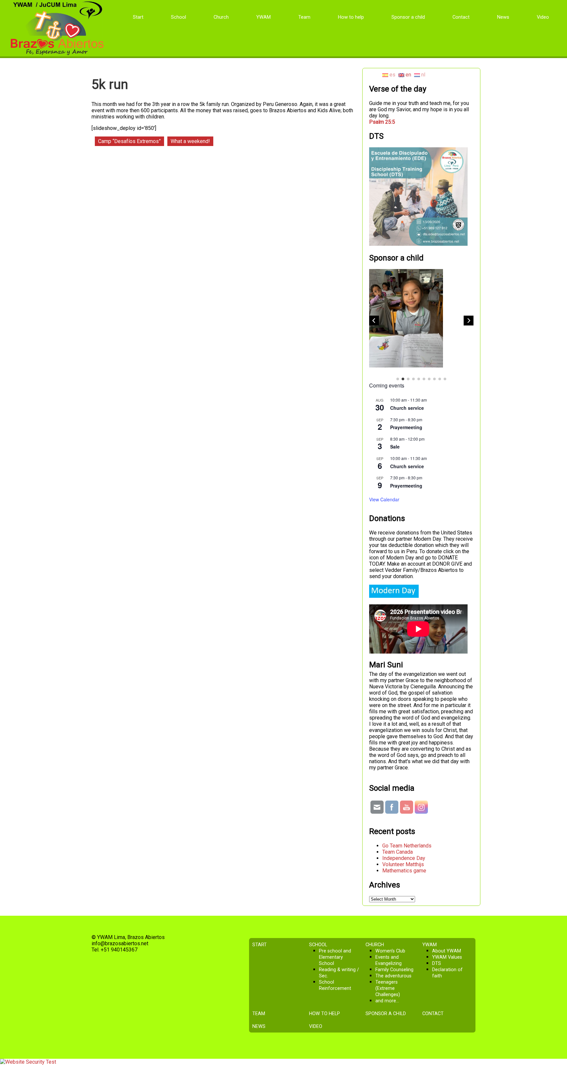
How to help (351, 17)
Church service (407, 408)
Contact (461, 17)
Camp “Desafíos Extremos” (129, 141)
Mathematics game (404, 870)
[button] (468, 320)
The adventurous (393, 976)
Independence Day (403, 858)
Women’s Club (390, 951)
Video (543, 17)
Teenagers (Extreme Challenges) (387, 988)
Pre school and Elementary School (335, 957)
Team (304, 17)
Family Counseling (394, 969)
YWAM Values (447, 957)
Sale (395, 446)
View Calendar (384, 499)
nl (422, 75)
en (407, 75)
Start (138, 17)
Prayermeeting (406, 427)
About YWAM (446, 951)
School (178, 17)
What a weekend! (190, 141)
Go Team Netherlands (406, 846)
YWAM (263, 17)
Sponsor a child (408, 17)
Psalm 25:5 (382, 122)
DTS (436, 963)
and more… (387, 1001)
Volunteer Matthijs (403, 864)
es (391, 75)
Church (221, 17)
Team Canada (397, 852)
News (503, 17)
